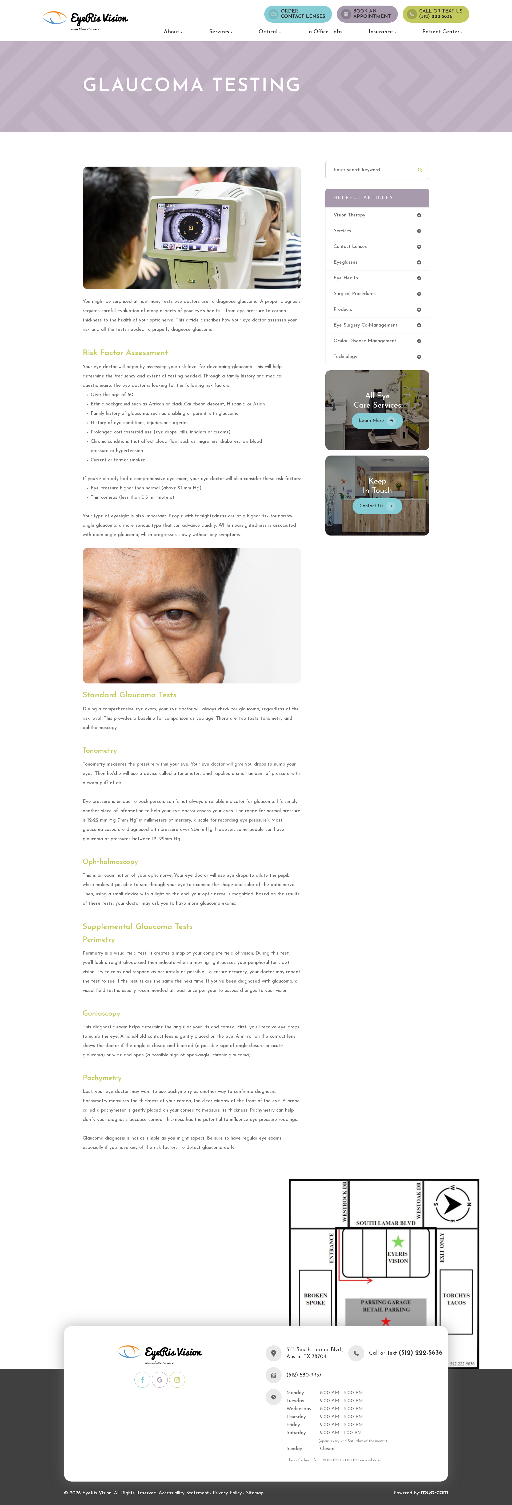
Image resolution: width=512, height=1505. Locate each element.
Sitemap (254, 1493)
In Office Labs (324, 32)
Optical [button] (268, 32)
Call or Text (406, 1353)
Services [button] (219, 32)
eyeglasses (346, 262)
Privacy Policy (227, 1493)
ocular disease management (365, 341)
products (343, 309)
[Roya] (434, 1493)
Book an (372, 14)
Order (303, 14)
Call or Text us (440, 14)
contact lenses (350, 246)
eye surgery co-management (365, 325)
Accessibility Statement (184, 1493)
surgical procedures (355, 294)
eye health (346, 278)
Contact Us (371, 506)
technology (345, 357)
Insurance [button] (381, 32)
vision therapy (349, 215)
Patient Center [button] (440, 32)
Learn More (371, 420)
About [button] (171, 32)
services (342, 231)
